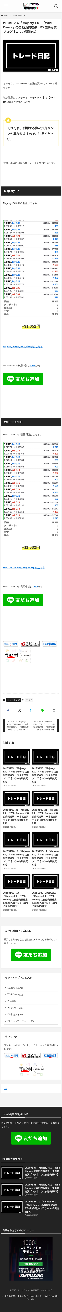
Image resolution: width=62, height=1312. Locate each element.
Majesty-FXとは (15, 988)
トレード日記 (13, 700)
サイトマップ (46, 1290)
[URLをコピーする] (54, 710)
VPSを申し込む (15, 1007)
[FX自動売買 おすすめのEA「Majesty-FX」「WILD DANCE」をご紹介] (31, 6)
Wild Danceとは (15, 994)
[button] (8, 710)
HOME (13, 1290)
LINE (32, 365)
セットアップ (23, 1290)
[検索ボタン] (56, 6)
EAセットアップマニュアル (21, 1021)
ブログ (29, 700)
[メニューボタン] (6, 6)
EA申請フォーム (15, 1014)
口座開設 (11, 1001)
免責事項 (35, 1290)
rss (5, 1088)
